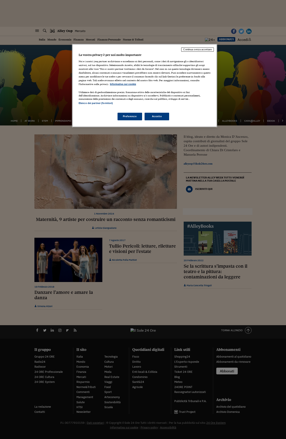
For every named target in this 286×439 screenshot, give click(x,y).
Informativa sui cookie (123, 84)
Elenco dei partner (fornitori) (96, 103)
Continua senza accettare (197, 49)
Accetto (157, 116)
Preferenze (130, 116)
